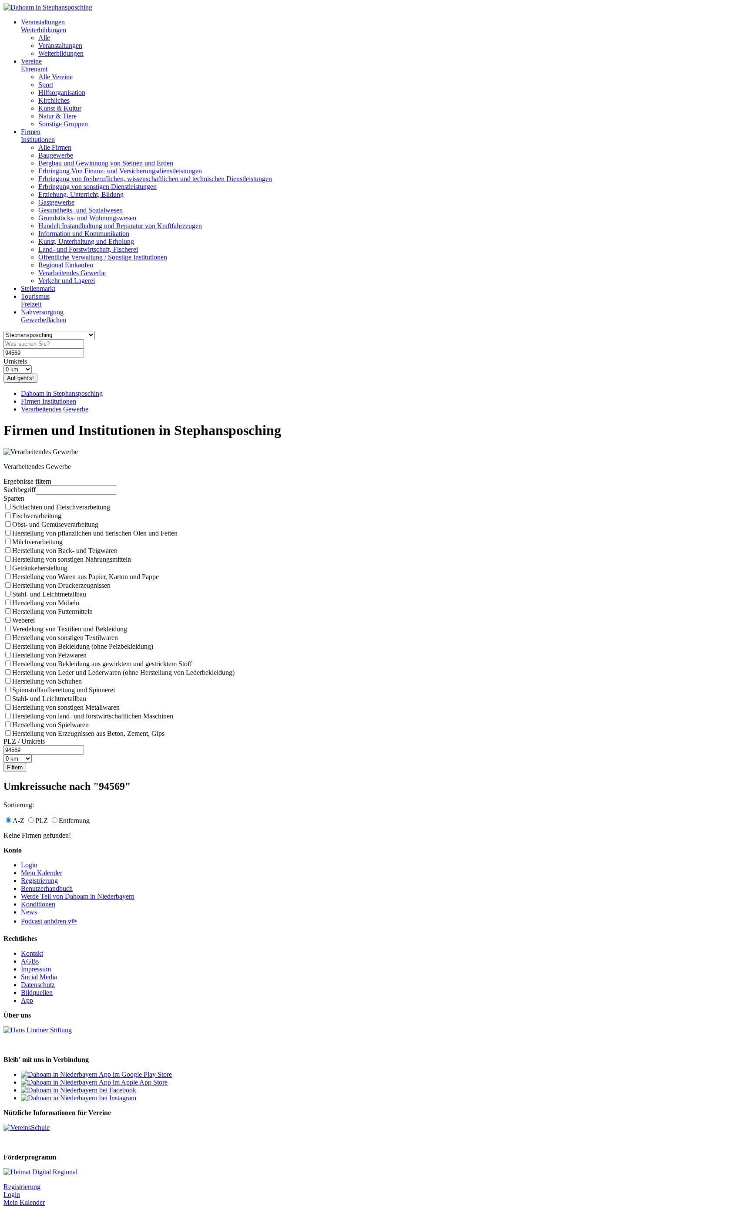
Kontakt (32, 953)
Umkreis (15, 361)
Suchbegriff (19, 489)
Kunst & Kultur (59, 108)
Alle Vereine (55, 77)
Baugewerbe (55, 155)
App (27, 1000)
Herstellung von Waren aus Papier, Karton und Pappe (85, 576)
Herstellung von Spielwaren (50, 724)
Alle (44, 37)
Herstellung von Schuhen (47, 681)
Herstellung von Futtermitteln (52, 611)
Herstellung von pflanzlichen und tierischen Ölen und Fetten (95, 533)
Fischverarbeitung (36, 515)
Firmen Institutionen (48, 401)
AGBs (30, 961)
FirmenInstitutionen (38, 135)
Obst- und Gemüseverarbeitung (55, 524)
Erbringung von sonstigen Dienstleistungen (97, 186)
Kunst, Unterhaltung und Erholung (86, 241)
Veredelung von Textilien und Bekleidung (69, 629)
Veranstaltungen (60, 45)
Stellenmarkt (38, 288)
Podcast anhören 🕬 (49, 921)
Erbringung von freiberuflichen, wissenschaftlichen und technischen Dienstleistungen (155, 178)
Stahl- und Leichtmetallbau (49, 594)
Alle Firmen (54, 147)
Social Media (39, 977)
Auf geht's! (20, 378)
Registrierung (39, 880)
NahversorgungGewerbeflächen (43, 316)
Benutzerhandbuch (47, 888)
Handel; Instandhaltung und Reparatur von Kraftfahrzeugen (120, 225)
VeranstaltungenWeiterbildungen (43, 26)
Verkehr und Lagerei (66, 280)
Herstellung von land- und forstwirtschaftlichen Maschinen (92, 716)
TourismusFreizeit (35, 300)
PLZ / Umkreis (24, 741)
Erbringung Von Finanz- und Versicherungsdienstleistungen (120, 171)
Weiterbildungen (61, 53)
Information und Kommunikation (83, 233)
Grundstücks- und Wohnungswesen (87, 218)
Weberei (23, 620)
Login (29, 865)
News (29, 912)
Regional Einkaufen (65, 265)
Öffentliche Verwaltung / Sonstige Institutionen (102, 257)
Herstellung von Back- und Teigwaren (65, 550)
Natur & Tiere (57, 116)
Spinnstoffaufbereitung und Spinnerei (63, 690)
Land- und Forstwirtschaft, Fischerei (88, 249)
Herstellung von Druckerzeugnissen (61, 585)
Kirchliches (54, 100)
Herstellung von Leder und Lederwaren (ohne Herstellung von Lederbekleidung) (123, 672)
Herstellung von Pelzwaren (49, 655)
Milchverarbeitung (37, 542)
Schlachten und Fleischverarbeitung (61, 507)
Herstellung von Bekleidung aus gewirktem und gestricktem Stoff (102, 663)
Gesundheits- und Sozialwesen (80, 210)
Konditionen (38, 904)
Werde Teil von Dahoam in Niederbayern (77, 896)
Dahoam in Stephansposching (62, 393)
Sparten (13, 498)
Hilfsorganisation (61, 92)
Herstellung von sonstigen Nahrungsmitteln (71, 559)
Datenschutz (38, 984)
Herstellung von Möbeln (45, 603)
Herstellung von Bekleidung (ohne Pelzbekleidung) (82, 646)
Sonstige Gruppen (63, 124)
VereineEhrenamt (34, 65)
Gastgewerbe (56, 202)
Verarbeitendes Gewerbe (72, 272)
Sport (45, 84)
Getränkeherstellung (39, 568)
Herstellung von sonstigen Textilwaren (65, 637)
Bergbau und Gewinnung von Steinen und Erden (105, 163)
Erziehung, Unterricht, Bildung (81, 194)
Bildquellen (37, 992)
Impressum (36, 969)
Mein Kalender (41, 872)
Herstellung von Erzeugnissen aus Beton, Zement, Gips (88, 733)
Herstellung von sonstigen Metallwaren (66, 707)
